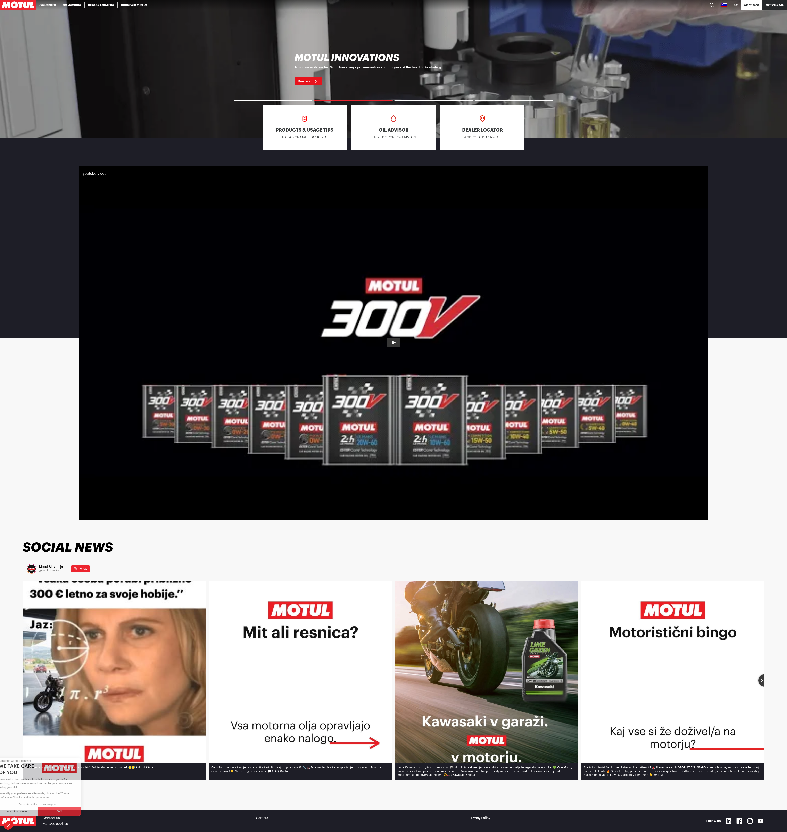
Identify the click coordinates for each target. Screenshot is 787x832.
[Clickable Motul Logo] (18, 5)
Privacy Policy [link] (479, 818)
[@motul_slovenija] (31, 569)
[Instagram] (750, 821)
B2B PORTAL (775, 4)
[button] (9, 825)
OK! (68, 811)
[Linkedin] (728, 821)
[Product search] (711, 5)
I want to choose (25, 811)
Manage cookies (55, 823)
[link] (393, 69)
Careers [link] (262, 818)
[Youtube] (760, 821)
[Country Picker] (723, 5)
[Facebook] (739, 821)
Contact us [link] (51, 818)
